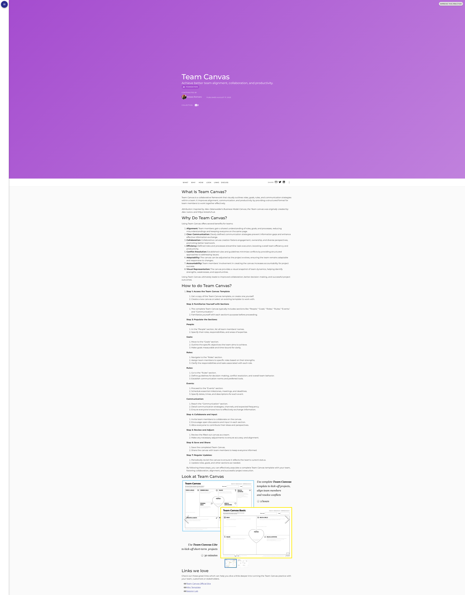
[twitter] (280, 182)
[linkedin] (283, 182)
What (185, 182)
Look (208, 182)
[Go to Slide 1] (235, 555)
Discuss (224, 182)
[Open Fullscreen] (288, 554)
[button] (237, 519)
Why (193, 182)
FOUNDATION (192, 87)
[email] (276, 182)
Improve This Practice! (451, 4)
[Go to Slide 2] (238, 555)
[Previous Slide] (186, 519)
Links (216, 182)
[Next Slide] (287, 519)
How (201, 182)
